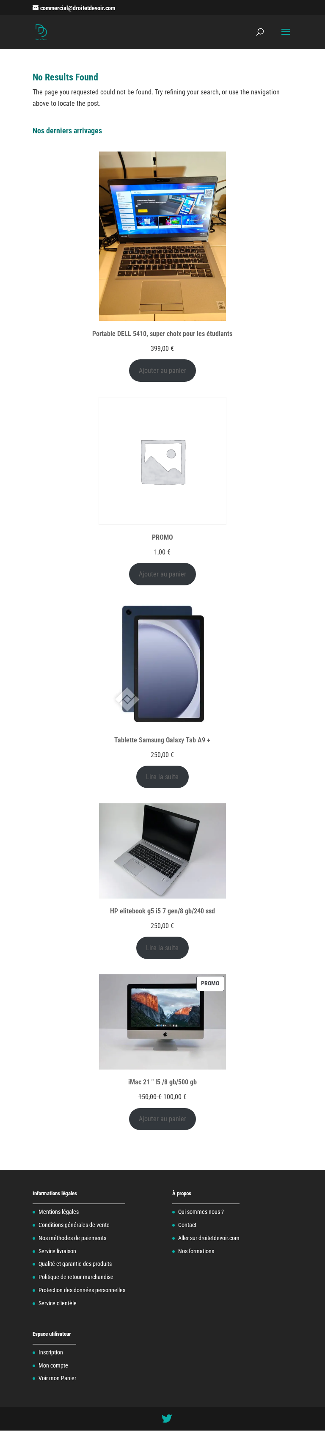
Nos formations (196, 1251)
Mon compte (53, 1365)
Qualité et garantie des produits (75, 1263)
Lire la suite (162, 777)
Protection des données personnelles (82, 1290)
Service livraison (57, 1251)
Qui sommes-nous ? (201, 1211)
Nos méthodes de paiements (72, 1238)
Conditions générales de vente (74, 1224)
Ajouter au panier (162, 371)
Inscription (51, 1352)
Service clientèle (58, 1303)
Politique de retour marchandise (76, 1277)
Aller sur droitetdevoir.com (209, 1238)
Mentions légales (59, 1211)
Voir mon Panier (57, 1378)
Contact (187, 1224)
